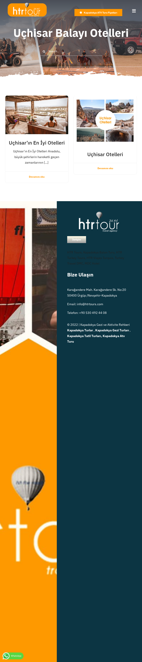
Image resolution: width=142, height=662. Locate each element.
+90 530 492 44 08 (93, 313)
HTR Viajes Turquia (100, 258)
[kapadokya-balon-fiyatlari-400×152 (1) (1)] (27, 4)
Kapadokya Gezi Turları (112, 330)
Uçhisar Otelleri (105, 154)
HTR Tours (74, 252)
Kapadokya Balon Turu (98, 252)
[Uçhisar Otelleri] (105, 98)
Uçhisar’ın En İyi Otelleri (37, 142)
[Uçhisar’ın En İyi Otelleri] (36, 98)
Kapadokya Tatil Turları (84, 336)
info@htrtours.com (90, 304)
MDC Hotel (92, 263)
